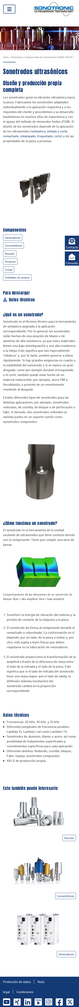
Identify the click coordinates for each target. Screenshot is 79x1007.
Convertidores (13, 245)
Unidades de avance (17, 277)
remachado (11, 136)
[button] (72, 243)
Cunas (8, 269)
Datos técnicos (22, 299)
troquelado (45, 136)
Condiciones (24, 992)
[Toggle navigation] (9, 9)
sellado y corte (57, 131)
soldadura (38, 131)
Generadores (12, 238)
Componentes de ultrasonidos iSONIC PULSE (48, 57)
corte (57, 136)
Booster (10, 253)
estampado (28, 136)
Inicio (6, 57)
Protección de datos (17, 982)
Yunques (10, 261)
